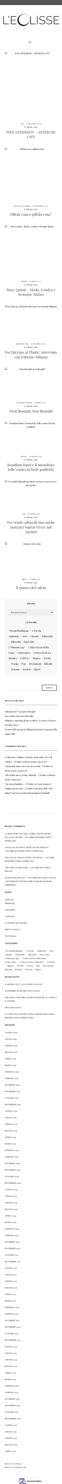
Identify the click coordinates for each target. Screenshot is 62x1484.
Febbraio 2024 (12, 1228)
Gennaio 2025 (11, 1156)
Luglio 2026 (11, 1039)
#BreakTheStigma (18, 630)
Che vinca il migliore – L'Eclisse (19, 784)
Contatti (9, 916)
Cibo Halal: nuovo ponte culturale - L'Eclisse (25, 775)
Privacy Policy (12, 929)
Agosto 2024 (11, 1189)
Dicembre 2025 (12, 1085)
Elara (7, 1464)
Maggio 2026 (11, 1052)
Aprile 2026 (10, 1058)
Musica (36, 658)
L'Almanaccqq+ (17, 647)
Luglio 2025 (11, 1117)
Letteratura (21, 402)
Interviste (20, 343)
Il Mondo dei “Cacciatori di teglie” (20, 711)
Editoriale (47, 636)
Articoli (9, 899)
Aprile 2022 (10, 1372)
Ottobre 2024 (12, 1176)
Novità (47, 658)
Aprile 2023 (10, 1294)
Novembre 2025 (12, 1091)
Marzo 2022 (10, 1379)
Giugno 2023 (11, 1281)
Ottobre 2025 (11, 1098)
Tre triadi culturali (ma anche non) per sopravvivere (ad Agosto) (31, 527)
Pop (26, 343)
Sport (24, 579)
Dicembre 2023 (12, 1242)
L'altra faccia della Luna (34, 958)
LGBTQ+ (24, 658)
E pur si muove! (44, 784)
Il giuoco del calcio (31, 587)
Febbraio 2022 (12, 1386)
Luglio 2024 (11, 1196)
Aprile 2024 (10, 1215)
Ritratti (24, 281)
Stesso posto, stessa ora (36, 761)
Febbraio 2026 (12, 1071)
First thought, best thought (31, 411)
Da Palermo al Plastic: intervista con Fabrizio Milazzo (31, 354)
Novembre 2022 (12, 1327)
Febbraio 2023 (12, 1307)
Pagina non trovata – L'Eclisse (19, 788)
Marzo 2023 (10, 1300)
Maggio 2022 (11, 1366)
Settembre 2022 (13, 1340)
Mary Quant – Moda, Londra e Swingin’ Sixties (30, 292)
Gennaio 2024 (11, 1235)
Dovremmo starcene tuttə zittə (19, 716)
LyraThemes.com (19, 1467)
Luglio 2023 (11, 1274)
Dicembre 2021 (12, 1399)
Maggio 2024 (11, 1209)
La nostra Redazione (16, 923)
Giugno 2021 (11, 1438)
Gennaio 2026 (11, 1078)
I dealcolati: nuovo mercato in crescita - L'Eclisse (27, 766)
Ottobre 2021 (11, 1412)
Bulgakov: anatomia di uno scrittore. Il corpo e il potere (30, 720)
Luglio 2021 (10, 1431)
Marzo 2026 (10, 1065)
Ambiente (14, 636)
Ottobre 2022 (11, 1333)
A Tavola (36, 630)
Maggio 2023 (11, 1287)
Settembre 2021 (12, 1418)
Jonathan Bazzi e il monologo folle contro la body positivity (30, 467)
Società (24, 456)
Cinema (17, 206)
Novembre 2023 (12, 1248)
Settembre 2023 (13, 1261)
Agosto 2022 (11, 1346)
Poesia (14, 663)
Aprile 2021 (10, 1451)
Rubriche (10, 903)
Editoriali (10, 936)
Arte (22, 123)
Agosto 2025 (11, 1111)
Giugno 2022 (11, 1359)
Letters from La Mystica (32, 962)
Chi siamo (10, 909)
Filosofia (15, 641)
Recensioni (25, 206)
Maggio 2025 (11, 1130)
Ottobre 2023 (11, 1255)
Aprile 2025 (10, 1137)
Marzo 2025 (10, 1143)
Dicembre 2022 (12, 1320)
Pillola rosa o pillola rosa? (31, 214)
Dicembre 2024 (12, 1163)
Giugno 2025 (11, 1124)
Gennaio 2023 (11, 1314)
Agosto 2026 (11, 1032)
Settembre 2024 (13, 1183)
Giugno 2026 (11, 1045)
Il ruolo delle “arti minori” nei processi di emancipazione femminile (30, 881)
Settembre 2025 (13, 1104)
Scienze (15, 669)
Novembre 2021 (12, 1405)
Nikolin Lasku (32, 127)
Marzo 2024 (10, 1222)
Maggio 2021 (11, 1444)
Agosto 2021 (11, 1425)
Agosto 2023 (11, 1268)
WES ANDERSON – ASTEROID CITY (31, 134)
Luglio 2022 (11, 1353)
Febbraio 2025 (12, 1150)
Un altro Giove (12, 725)
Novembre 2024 (12, 1170)
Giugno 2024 (11, 1202)
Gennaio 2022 (11, 1392)
